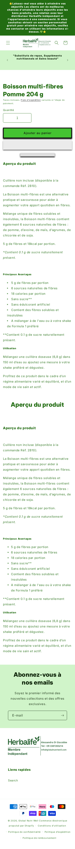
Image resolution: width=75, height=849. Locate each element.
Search (13, 780)
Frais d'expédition (31, 100)
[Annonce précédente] (7, 60)
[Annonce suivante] (67, 60)
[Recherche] (56, 42)
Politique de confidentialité (24, 832)
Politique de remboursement (39, 838)
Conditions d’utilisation (52, 825)
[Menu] (8, 42)
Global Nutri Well (28, 820)
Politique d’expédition (58, 832)
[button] (37, 145)
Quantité (8, 110)
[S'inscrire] (62, 715)
